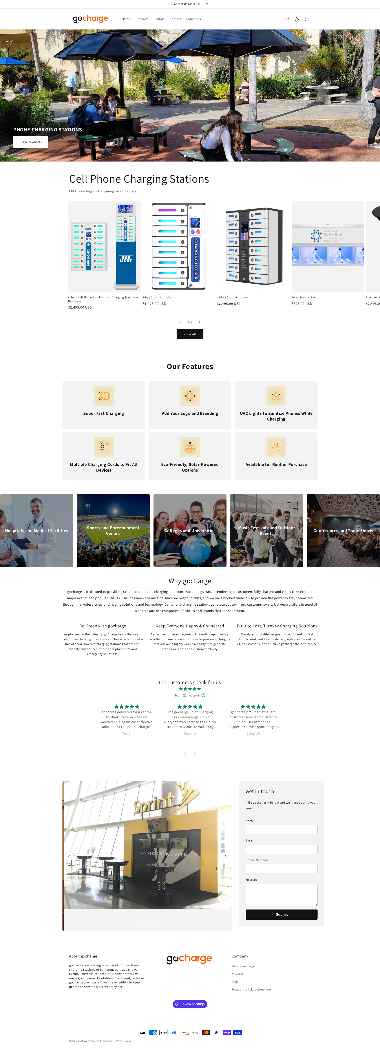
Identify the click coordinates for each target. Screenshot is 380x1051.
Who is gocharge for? (246, 966)
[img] (190, 689)
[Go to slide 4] (153, 925)
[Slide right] (200, 322)
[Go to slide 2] (190, 155)
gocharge (83, 1040)
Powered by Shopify (101, 1040)
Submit (282, 914)
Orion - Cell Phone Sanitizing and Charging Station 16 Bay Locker (103, 299)
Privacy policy (124, 1040)
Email (250, 840)
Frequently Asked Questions (252, 989)
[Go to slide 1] (185, 155)
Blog (235, 982)
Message (252, 880)
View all (190, 334)
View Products (31, 142)
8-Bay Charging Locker (157, 297)
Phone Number (256, 860)
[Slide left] (180, 322)
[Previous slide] (9, 95)
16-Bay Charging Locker (232, 297)
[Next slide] (370, 95)
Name (250, 821)
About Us (238, 974)
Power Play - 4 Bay (304, 297)
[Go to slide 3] (195, 155)
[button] (195, 19)
